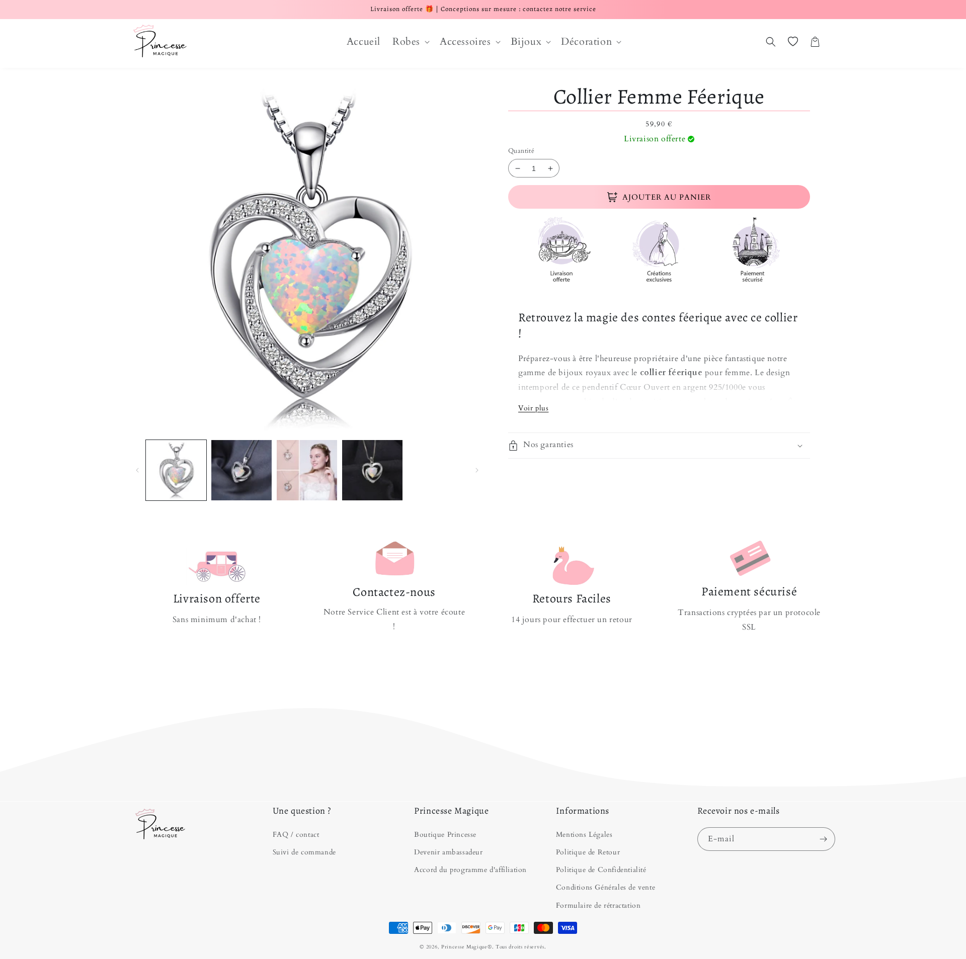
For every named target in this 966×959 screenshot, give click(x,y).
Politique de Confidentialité (601, 870)
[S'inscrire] (824, 839)
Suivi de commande (304, 852)
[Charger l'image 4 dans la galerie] (372, 470)
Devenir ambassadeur (448, 852)
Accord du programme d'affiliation (470, 870)
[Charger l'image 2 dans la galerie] (241, 470)
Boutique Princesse (445, 834)
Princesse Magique (464, 946)
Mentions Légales (584, 834)
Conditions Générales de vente (605, 887)
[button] (410, 41)
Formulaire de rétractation (598, 905)
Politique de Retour (588, 852)
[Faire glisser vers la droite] (476, 470)
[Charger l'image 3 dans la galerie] (307, 470)
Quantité (521, 150)
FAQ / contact (296, 834)
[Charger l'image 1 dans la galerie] (176, 470)
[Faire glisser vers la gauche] (137, 470)
